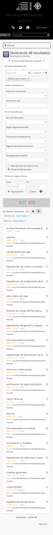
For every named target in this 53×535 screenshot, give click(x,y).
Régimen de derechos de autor (19, 146)
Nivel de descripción (15, 117)
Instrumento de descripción (18, 136)
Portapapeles (13, 27)
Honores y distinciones (19, 369)
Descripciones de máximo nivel (24, 165)
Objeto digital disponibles (17, 127)
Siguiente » (43, 524)
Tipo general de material (16, 155)
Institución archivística (16, 91)
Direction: (8, 221)
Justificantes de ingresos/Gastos (24, 384)
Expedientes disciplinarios (20, 501)
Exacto (33, 191)
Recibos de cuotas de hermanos (24, 310)
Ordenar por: (9, 216)
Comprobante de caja (18, 252)
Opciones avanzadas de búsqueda (27, 61)
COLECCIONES (14, 487)
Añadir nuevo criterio (17, 78)
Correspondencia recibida (20, 428)
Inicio (8, 182)
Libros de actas (14, 399)
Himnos (10, 413)
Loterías (10, 237)
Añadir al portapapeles (46, 228)
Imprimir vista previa (14, 211)
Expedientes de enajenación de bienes (27, 281)
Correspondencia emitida (20, 340)
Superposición (16, 191)
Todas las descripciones (20, 169)
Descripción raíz (13, 100)
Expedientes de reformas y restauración (28, 457)
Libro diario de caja (17, 296)
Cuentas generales (16, 472)
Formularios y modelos (19, 443)
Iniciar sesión (41, 27)
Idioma (20, 27)
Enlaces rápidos (28, 27)
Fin (27, 182)
